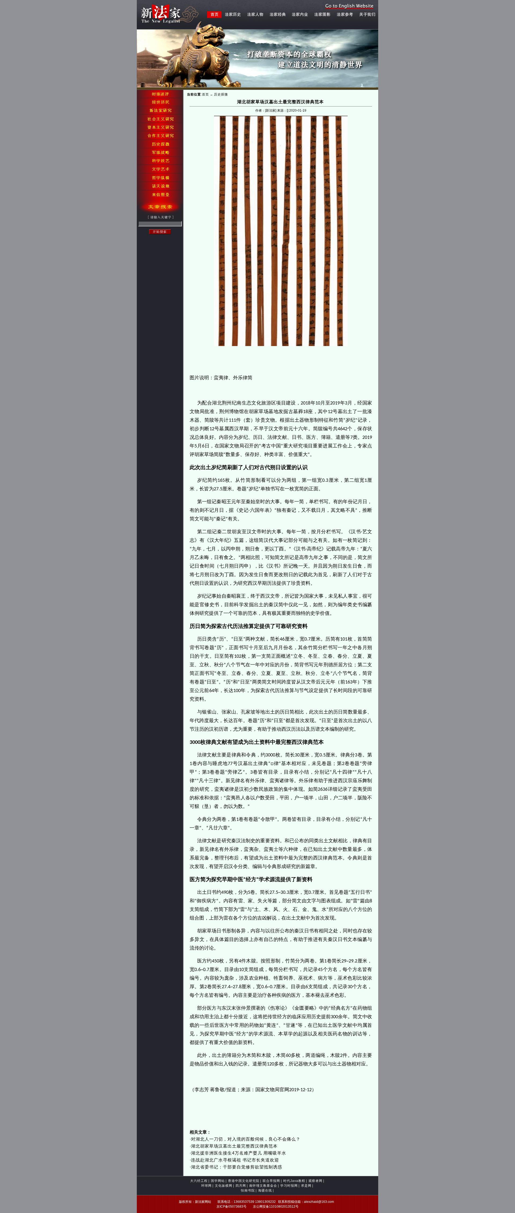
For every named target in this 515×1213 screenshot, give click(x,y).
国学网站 (218, 1181)
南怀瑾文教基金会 (263, 1186)
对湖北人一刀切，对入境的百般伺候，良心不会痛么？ (245, 1139)
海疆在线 (265, 1190)
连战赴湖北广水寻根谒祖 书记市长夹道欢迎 (235, 1160)
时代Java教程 (294, 1181)
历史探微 (221, 94)
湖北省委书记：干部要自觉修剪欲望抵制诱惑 (236, 1167)
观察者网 (315, 1181)
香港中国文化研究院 (243, 1181)
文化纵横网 (223, 1186)
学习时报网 (289, 1186)
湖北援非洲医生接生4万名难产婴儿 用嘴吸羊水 (238, 1153)
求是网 (306, 1186)
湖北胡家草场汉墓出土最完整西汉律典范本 (234, 1146)
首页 (205, 94)
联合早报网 (271, 1181)
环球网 (206, 1186)
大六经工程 (199, 1181)
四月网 (241, 1186)
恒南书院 (248, 1190)
